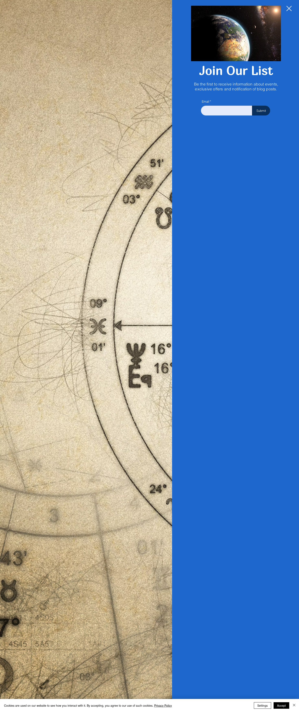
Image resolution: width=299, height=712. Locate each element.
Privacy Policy (163, 705)
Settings (262, 705)
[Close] (294, 705)
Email (205, 101)
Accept (281, 705)
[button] (289, 8)
